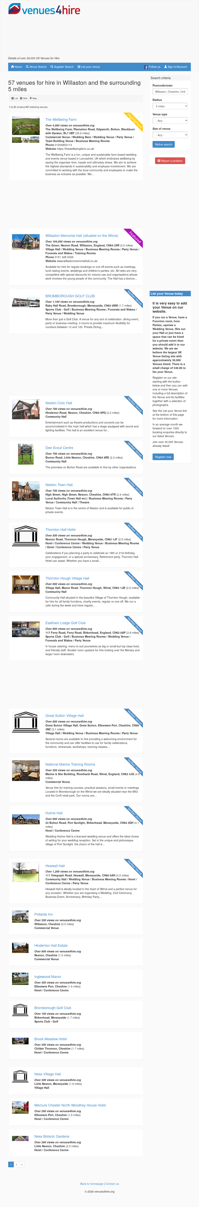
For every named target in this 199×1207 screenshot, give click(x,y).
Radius (157, 100)
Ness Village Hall (47, 1073)
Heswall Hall (55, 865)
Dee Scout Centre (59, 447)
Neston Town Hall (59, 484)
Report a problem (171, 161)
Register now (163, 457)
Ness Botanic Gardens (51, 1136)
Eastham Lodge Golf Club (65, 622)
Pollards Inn (43, 914)
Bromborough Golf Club (52, 1007)
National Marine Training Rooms (70, 764)
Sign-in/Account (177, 67)
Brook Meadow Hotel (50, 1038)
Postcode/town (163, 85)
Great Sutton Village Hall (64, 715)
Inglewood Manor (47, 976)
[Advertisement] (145, 29)
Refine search (163, 144)
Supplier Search (63, 67)
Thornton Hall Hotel (60, 529)
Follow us (154, 67)
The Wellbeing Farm (61, 119)
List (16, 98)
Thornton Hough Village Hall (67, 578)
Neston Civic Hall (58, 402)
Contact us (112, 1184)
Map (34, 98)
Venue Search (38, 67)
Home (18, 67)
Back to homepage (91, 1184)
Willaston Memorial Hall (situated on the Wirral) (81, 235)
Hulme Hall (54, 812)
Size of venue (161, 129)
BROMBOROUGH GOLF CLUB (70, 295)
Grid (24, 98)
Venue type (160, 114)
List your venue (90, 67)
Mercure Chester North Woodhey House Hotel (70, 1104)
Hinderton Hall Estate (51, 945)
